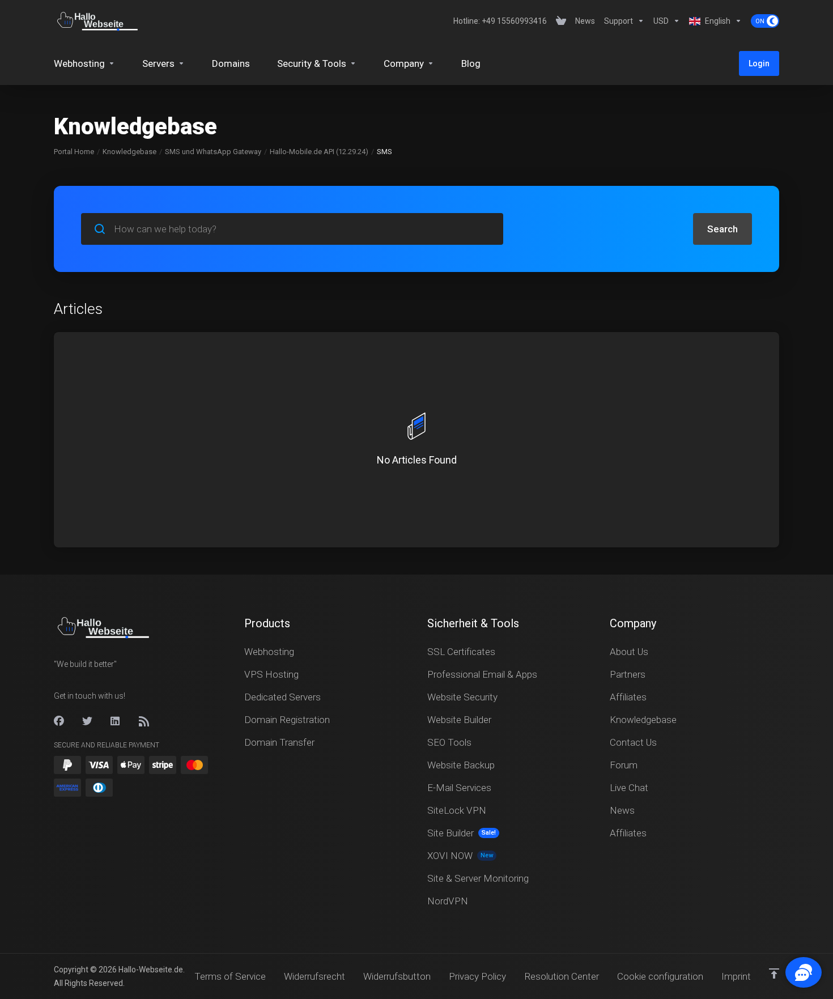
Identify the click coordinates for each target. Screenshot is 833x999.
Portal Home (74, 151)
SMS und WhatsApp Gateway (213, 151)
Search (722, 229)
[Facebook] (59, 721)
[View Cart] (561, 21)
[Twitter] (87, 721)
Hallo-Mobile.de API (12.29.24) (319, 151)
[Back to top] (774, 973)
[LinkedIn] (115, 721)
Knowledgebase (129, 151)
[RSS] (144, 721)
